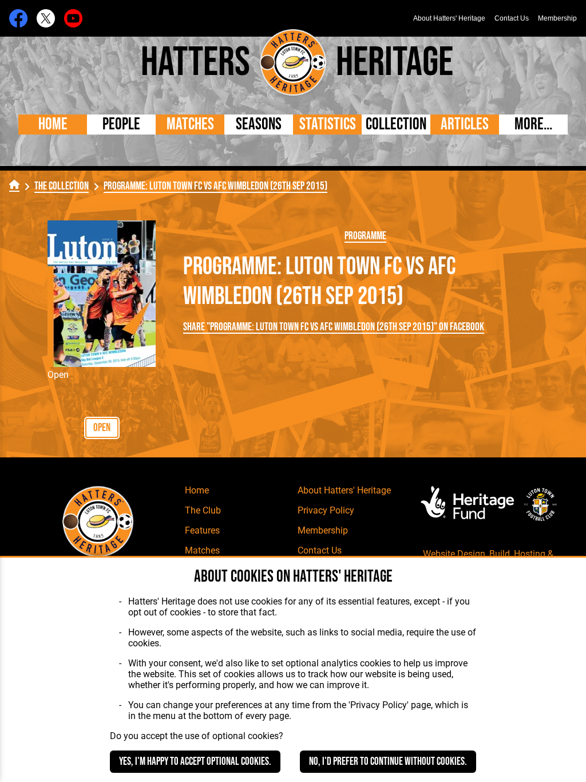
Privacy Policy (326, 510)
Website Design (454, 553)
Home (53, 124)
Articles (465, 124)
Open (101, 428)
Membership (557, 18)
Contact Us (511, 18)
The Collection (61, 186)
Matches (190, 124)
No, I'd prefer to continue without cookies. (388, 761)
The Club (203, 510)
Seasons (259, 124)
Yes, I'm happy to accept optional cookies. (195, 761)
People (121, 124)
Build (499, 553)
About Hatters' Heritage (449, 18)
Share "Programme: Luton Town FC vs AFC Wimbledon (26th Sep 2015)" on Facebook (333, 327)
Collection (396, 124)
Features (202, 530)
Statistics (327, 124)
